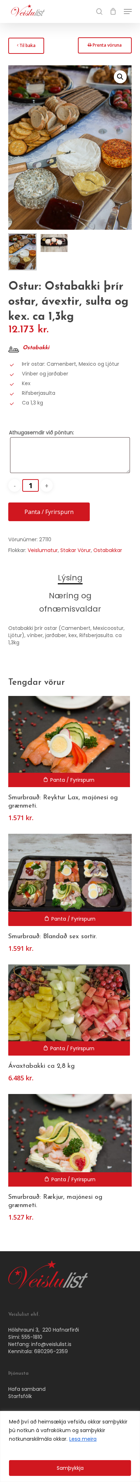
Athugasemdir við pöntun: (41, 432)
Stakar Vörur (75, 550)
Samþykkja (70, 1468)
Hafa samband (27, 1389)
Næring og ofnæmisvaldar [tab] (70, 602)
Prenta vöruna (104, 47)
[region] (70, 1446)
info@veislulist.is (51, 1344)
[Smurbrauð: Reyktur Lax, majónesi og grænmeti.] (69, 741)
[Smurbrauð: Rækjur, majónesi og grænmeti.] (69, 1140)
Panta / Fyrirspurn (49, 512)
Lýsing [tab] (70, 577)
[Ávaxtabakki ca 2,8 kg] (69, 1010)
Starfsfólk (20, 1396)
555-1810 (32, 1337)
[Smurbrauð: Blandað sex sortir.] (69, 880)
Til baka (26, 47)
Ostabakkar (107, 550)
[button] (128, 11)
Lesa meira (83, 1439)
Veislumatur (43, 550)
